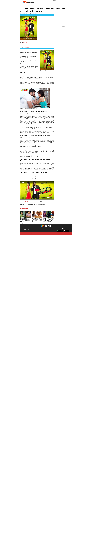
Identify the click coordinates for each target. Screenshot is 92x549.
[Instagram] (24, 229)
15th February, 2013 (28, 46)
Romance (26, 44)
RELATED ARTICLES (24, 208)
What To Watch (47, 8)
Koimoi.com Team (24, 13)
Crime (24, 44)
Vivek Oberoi (25, 41)
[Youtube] (28, 229)
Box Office (22, 217)
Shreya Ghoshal (26, 47)
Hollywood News (40, 8)
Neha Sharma (25, 42)
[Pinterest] (25, 229)
